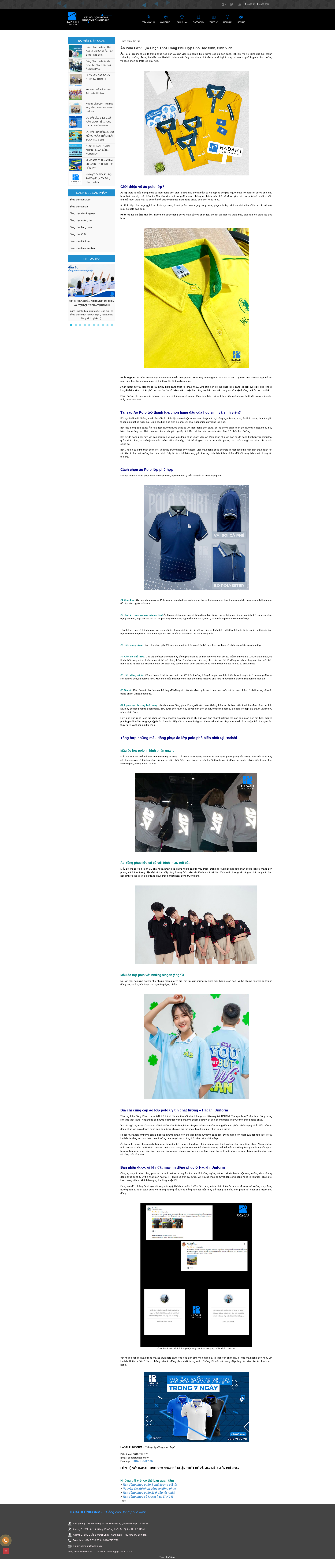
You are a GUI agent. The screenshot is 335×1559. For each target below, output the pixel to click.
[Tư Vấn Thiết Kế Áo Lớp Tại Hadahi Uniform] (75, 94)
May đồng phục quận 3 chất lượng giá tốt (150, 1484)
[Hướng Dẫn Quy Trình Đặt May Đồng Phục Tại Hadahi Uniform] (75, 108)
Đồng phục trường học (81, 220)
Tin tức (136, 41)
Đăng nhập (264, 4)
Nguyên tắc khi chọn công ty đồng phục (149, 1488)
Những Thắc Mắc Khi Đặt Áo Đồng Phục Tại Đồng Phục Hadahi (99, 178)
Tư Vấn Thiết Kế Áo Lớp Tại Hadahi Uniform (98, 91)
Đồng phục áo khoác (80, 199)
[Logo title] (89, 18)
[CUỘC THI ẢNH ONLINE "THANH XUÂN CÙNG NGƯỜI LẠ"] (75, 150)
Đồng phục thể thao (80, 241)
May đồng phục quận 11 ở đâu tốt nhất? (149, 1492)
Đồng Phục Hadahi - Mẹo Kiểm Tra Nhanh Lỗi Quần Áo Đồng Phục (99, 65)
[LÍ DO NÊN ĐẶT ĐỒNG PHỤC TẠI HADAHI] (75, 80)
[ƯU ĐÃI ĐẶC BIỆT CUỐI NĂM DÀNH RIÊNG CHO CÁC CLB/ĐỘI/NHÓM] (75, 122)
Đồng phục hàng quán (81, 227)
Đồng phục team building (82, 248)
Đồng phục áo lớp (79, 206)
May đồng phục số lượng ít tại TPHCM (148, 1496)
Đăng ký (250, 4)
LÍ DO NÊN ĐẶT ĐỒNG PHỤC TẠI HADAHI (98, 77)
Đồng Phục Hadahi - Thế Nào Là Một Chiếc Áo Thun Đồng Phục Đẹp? (99, 51)
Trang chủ (125, 41)
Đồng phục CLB (78, 234)
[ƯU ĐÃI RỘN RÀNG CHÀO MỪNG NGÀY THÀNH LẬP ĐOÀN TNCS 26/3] (75, 136)
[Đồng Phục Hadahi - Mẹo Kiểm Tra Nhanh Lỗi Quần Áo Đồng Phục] (75, 65)
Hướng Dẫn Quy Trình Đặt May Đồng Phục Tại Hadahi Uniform (100, 107)
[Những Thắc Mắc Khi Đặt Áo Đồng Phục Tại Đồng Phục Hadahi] (75, 179)
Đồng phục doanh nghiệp (82, 213)
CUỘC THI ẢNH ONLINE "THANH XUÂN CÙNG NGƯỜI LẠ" (98, 150)
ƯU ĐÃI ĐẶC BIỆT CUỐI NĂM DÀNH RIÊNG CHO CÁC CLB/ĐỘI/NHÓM (98, 122)
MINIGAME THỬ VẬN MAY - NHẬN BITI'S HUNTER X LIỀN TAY (100, 164)
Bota (173, 1557)
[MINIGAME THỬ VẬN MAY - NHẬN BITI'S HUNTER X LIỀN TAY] (75, 165)
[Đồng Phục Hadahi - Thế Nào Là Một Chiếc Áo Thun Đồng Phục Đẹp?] (75, 51)
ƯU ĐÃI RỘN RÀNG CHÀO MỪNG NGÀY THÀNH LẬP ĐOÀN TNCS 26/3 (100, 136)
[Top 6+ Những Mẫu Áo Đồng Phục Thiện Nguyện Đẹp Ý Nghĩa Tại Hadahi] (91, 280)
